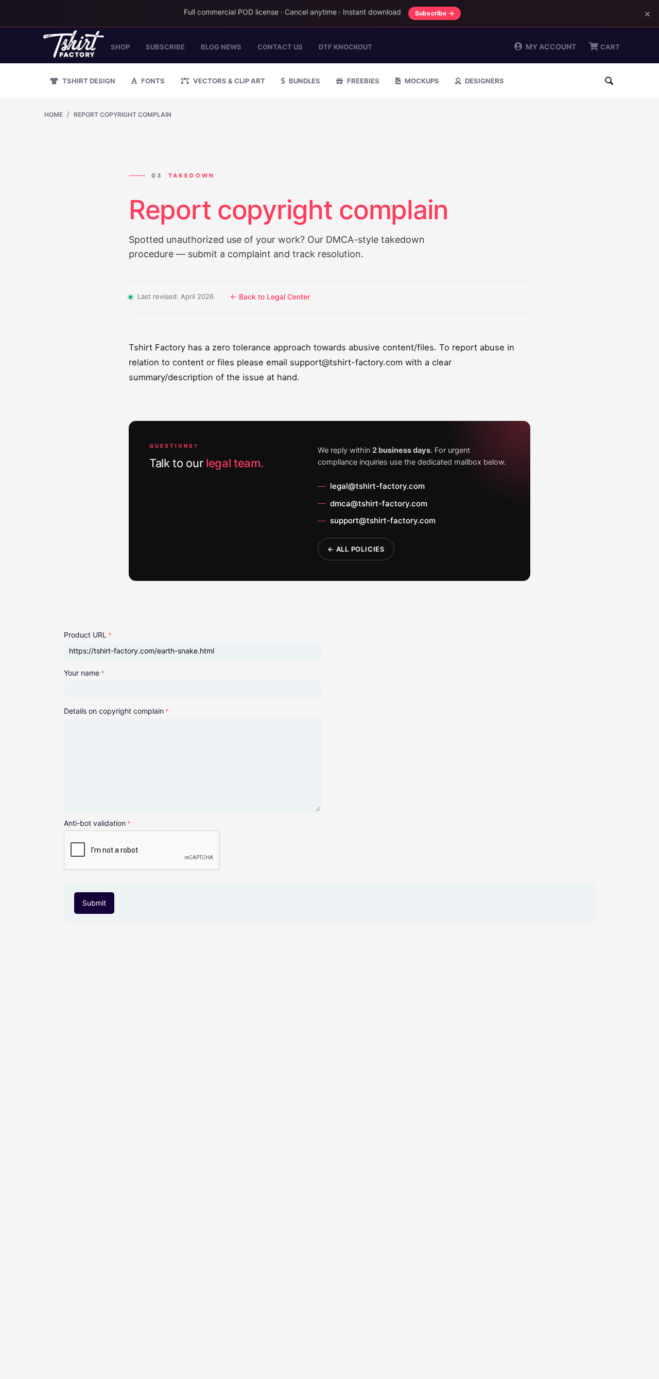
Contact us (280, 47)
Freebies (362, 81)
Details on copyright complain (114, 710)
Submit (94, 902)
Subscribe (165, 47)
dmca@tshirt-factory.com (378, 503)
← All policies (356, 549)
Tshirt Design (88, 81)
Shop (120, 47)
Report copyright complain (122, 114)
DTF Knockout (345, 47)
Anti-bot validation (95, 823)
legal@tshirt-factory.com (377, 486)
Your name (81, 672)
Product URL (85, 634)
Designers (483, 81)
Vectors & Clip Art (228, 81)
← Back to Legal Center (270, 296)
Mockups (421, 81)
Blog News (221, 47)
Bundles (303, 81)
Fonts (152, 81)
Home (53, 114)
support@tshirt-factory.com (383, 520)
